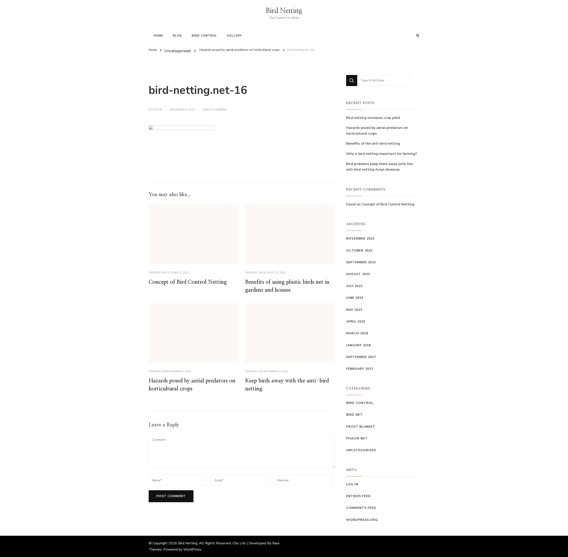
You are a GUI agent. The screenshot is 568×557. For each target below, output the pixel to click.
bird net (354, 415)
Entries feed (358, 496)
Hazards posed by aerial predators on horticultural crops (377, 130)
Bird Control (204, 36)
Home (158, 36)
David (351, 204)
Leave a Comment (214, 110)
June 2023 (354, 298)
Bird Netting (284, 11)
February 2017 (359, 369)
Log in (352, 484)
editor (157, 109)
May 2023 (354, 310)
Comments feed (361, 508)
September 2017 (361, 357)
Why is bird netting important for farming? (381, 153)
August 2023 (358, 274)
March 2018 (357, 333)
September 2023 (361, 262)
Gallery (234, 36)
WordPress (192, 549)
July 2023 (354, 286)
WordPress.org (362, 520)
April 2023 (355, 321)
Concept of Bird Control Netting (188, 282)
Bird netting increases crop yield (373, 117)
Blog (177, 36)
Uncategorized (177, 50)
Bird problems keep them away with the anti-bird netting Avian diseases (379, 166)
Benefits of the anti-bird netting (373, 143)
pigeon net (357, 438)
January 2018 (358, 345)
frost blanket (360, 427)
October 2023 (359, 250)
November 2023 (360, 238)
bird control (359, 403)
